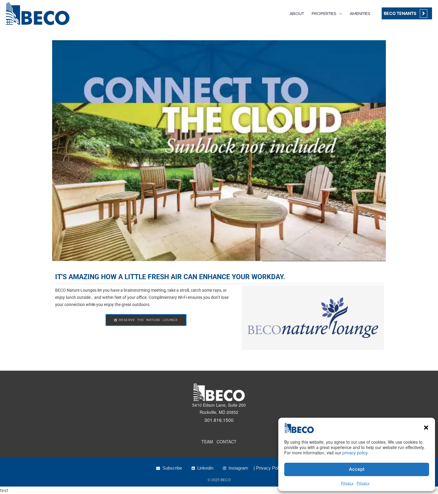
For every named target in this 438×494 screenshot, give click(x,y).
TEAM (207, 442)
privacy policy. (355, 453)
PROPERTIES (324, 13)
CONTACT (227, 442)
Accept (357, 469)
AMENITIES (360, 13)
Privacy (347, 483)
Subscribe (172, 467)
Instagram (238, 467)
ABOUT (297, 13)
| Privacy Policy (269, 467)
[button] (426, 428)
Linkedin (205, 467)
